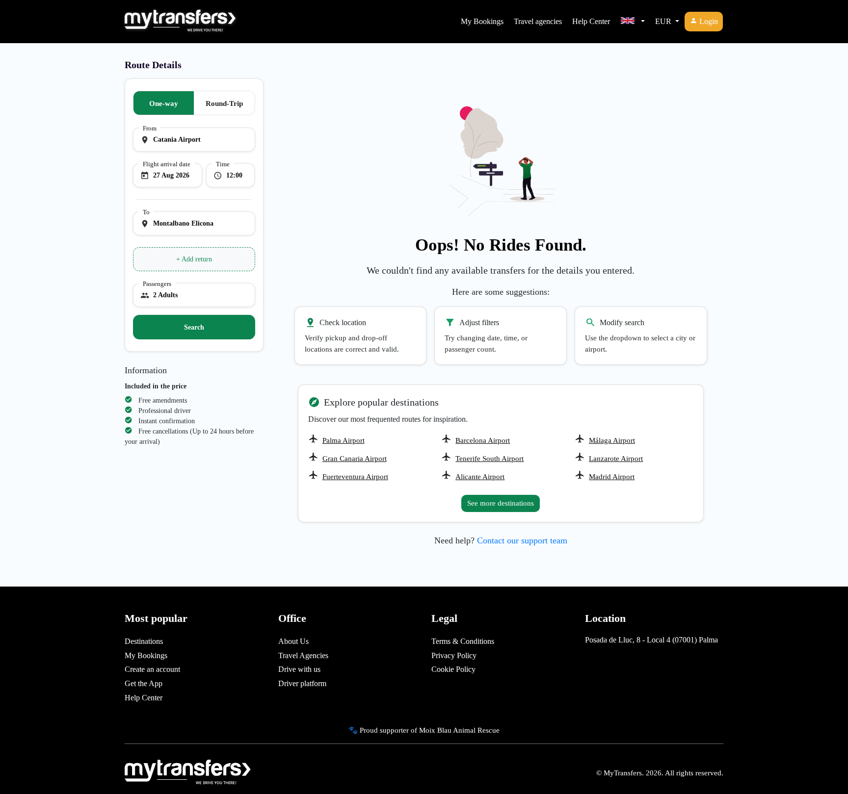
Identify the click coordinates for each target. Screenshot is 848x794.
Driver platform (302, 683)
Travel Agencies (303, 655)
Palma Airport (343, 440)
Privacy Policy (454, 655)
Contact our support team (522, 540)
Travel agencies (538, 21)
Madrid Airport (612, 477)
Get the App (143, 683)
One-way (163, 103)
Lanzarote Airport (616, 458)
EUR (664, 21)
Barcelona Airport (482, 440)
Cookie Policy (453, 669)
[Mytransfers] (180, 21)
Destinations (144, 641)
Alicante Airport (479, 477)
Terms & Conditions (462, 641)
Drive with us (299, 669)
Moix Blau (435, 730)
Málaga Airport (612, 440)
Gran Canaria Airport (354, 458)
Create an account (152, 669)
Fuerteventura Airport (355, 477)
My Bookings (482, 21)
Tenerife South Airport (489, 458)
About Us (293, 641)
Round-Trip (224, 103)
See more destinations (500, 503)
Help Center (591, 21)
